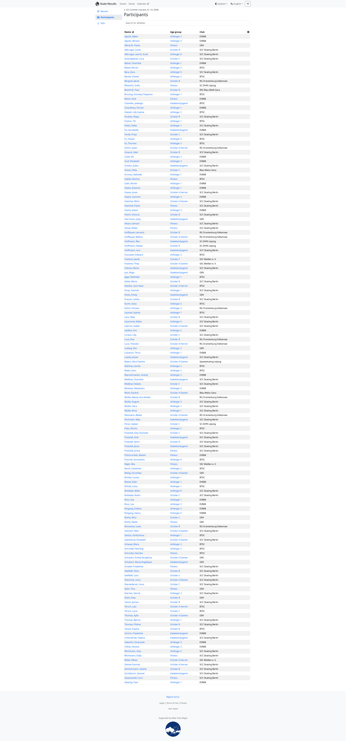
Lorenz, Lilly (130, 334)
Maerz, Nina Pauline (134, 361)
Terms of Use (172, 703)
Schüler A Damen (179, 201)
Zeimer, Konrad (132, 664)
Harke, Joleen (131, 210)
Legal (161, 703)
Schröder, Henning (133, 548)
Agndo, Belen (131, 36)
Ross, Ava (129, 499)
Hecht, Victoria (131, 214)
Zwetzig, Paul (131, 682)
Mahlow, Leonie (132, 366)
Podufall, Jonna (132, 450)
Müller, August (131, 401)
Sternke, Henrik (132, 593)
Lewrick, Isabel (131, 325)
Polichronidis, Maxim (135, 455)
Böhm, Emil (130, 98)
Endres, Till (130, 121)
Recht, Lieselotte (132, 468)
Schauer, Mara (131, 544)
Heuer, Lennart (131, 223)
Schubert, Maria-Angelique (138, 562)
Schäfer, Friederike (133, 566)
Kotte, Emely (130, 294)
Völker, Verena (131, 646)
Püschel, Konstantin (134, 459)
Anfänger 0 (176, 54)
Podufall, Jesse (131, 446)
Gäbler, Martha (132, 178)
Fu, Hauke (129, 138)
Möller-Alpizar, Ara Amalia (137, 397)
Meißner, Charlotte (133, 379)
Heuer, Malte (130, 227)
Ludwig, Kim (130, 348)
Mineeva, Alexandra (134, 388)
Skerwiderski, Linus (134, 584)
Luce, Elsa (129, 339)
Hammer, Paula (132, 205)
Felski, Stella (130, 125)
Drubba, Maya (131, 116)
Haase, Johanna (132, 187)
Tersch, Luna (130, 611)
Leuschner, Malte (133, 321)
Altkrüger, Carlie (132, 49)
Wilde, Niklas (130, 660)
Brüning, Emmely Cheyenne (138, 94)
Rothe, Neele (130, 521)
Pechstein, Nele (132, 419)
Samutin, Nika (131, 530)
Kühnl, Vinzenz (131, 308)
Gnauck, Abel (131, 152)
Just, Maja (129, 272)
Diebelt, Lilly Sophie (134, 112)
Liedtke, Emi (130, 330)
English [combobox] (237, 3)
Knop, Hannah (131, 290)
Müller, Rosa (130, 410)
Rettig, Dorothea (133, 472)
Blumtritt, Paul (131, 89)
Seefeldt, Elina (131, 570)
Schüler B (175, 49)
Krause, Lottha (131, 299)
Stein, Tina (129, 588)
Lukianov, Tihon (132, 352)
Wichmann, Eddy (133, 655)
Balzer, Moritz (131, 67)
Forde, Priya (130, 134)
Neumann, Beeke (133, 415)
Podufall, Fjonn (132, 441)
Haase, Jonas (130, 192)
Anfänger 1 (176, 63)
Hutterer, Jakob (132, 259)
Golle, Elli (129, 156)
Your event (173, 708)
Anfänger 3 (176, 40)
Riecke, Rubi (130, 481)
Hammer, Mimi (131, 201)
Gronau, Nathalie (133, 174)
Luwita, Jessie (131, 357)
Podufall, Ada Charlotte (136, 432)
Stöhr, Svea (130, 597)
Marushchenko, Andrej (136, 374)
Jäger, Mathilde (131, 276)
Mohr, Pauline (131, 392)
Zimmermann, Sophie (135, 668)
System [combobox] (221, 3)
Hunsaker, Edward (133, 254)
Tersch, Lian (130, 606)
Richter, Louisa (131, 477)
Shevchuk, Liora (132, 579)
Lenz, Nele (129, 317)
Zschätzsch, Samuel (134, 673)
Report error (173, 696)
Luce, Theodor (131, 343)
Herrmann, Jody (132, 219)
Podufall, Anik (131, 437)
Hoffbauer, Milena (133, 236)
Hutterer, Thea (131, 263)
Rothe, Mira (130, 517)
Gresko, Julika (131, 165)
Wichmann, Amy (132, 651)
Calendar (141, 3)
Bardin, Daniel (131, 76)
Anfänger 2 (176, 36)
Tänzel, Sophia (131, 628)
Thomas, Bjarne (132, 619)
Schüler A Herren (179, 147)
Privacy (183, 703)
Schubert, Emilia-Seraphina (138, 557)
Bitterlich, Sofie (132, 85)
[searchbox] (187, 23)
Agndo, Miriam (132, 40)
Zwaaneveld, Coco (133, 677)
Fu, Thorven (130, 143)
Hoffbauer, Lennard (134, 232)
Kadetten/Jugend (179, 103)
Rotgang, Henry (132, 513)
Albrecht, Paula (132, 45)
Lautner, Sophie (132, 312)
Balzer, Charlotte (132, 63)
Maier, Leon (130, 370)
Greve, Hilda (130, 170)
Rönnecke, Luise (132, 526)
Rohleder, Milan (132, 490)
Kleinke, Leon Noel (133, 285)
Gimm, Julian (130, 147)
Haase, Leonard (132, 196)
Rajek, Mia (129, 464)
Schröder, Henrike (133, 553)
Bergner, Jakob (131, 80)
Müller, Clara (130, 406)
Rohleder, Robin (132, 495)
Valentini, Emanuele (134, 642)
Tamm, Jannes (131, 602)
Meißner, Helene (132, 383)
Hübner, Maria (131, 268)
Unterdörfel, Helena (134, 637)
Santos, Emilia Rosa (134, 535)
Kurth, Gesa (130, 303)
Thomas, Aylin (131, 615)
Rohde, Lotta (130, 486)
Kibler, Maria (130, 281)
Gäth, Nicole (130, 183)
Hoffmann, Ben (132, 241)
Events (123, 3)
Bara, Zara (129, 72)
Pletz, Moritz (130, 428)
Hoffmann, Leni (132, 250)
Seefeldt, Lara (131, 575)
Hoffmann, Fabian (133, 245)
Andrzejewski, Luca (134, 58)
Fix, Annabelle (131, 129)
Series (132, 3)
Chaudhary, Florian (134, 107)
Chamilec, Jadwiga (133, 103)
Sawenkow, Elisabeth (135, 539)
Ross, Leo (129, 504)
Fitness (173, 45)
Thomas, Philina (132, 624)
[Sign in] (248, 3)
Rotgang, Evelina (133, 508)
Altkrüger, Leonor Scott (136, 54)
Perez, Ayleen (131, 423)
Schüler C (175, 58)
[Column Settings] (248, 32)
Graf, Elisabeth (131, 161)
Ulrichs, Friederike (133, 633)
